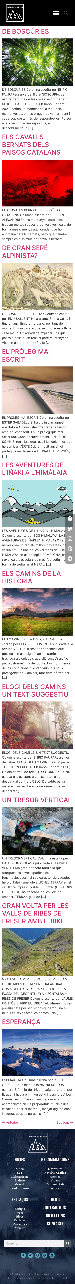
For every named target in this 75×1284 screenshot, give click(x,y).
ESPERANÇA (21, 1022)
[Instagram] (37, 1255)
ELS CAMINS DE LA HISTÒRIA (31, 577)
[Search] (67, 1243)
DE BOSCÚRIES (25, 31)
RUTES (20, 1159)
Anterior (10, 1122)
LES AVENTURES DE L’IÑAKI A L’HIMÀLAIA (34, 468)
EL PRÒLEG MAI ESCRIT (26, 355)
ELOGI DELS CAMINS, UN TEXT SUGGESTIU (35, 690)
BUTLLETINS (55, 1215)
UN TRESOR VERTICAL (37, 800)
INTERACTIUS (55, 1207)
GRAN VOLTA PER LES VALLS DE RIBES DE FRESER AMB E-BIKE (35, 913)
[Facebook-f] (23, 1255)
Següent (65, 1122)
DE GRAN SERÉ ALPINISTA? (25, 251)
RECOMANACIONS (55, 1159)
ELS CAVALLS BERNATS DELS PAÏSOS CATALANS (31, 144)
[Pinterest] (44, 1255)
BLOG (55, 1199)
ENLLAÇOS (20, 1199)
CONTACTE (55, 1223)
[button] (56, 13)
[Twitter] (30, 1255)
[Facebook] (70, 519)
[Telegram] (52, 1255)
